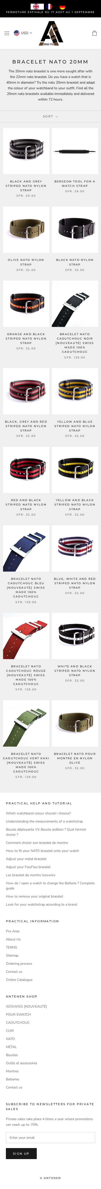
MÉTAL (11, 1047)
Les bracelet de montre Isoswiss (30, 875)
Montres (12, 1071)
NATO (10, 1039)
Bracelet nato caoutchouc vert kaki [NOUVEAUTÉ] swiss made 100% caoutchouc (26, 762)
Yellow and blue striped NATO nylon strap (74, 426)
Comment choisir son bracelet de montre (37, 842)
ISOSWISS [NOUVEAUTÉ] (26, 1006)
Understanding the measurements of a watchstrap (44, 821)
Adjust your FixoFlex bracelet (28, 867)
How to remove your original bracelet (34, 896)
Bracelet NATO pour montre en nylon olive (75, 758)
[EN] (37, 7)
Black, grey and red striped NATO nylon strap (26, 426)
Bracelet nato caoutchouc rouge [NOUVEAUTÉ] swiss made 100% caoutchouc (26, 675)
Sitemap (12, 955)
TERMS (11, 947)
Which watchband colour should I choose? (38, 813)
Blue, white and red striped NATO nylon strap (75, 583)
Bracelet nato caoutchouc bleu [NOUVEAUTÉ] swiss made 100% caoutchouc (26, 587)
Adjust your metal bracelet (26, 859)
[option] (50, 7)
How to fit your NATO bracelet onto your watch (42, 850)
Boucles (12, 1055)
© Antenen (50, 1178)
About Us (13, 939)
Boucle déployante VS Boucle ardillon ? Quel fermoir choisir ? (46, 832)
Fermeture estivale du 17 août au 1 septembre (50, 12)
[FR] (50, 7)
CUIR (10, 1030)
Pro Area (12, 931)
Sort (49, 116)
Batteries (12, 1079)
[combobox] (37, 7)
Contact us (14, 971)
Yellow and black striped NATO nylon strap (74, 504)
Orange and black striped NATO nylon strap (26, 338)
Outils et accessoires (21, 1063)
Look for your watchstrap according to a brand (41, 904)
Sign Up (21, 1153)
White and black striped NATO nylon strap (74, 671)
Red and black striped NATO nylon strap (26, 504)
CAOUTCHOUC (18, 1022)
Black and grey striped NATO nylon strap (26, 186)
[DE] (63, 7)
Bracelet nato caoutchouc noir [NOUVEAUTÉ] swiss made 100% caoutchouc (75, 343)
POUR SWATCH (18, 1014)
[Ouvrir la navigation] (6, 33)
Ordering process (19, 963)
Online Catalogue (19, 979)
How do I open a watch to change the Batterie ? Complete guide (50, 886)
